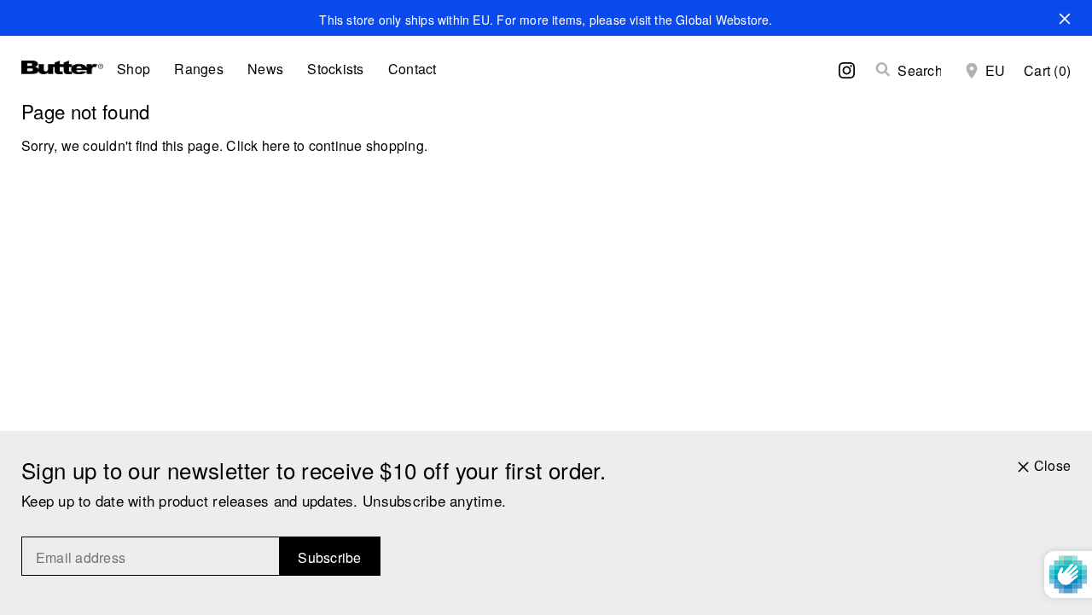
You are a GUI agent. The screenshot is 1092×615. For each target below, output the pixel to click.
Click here (257, 145)
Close (1052, 465)
